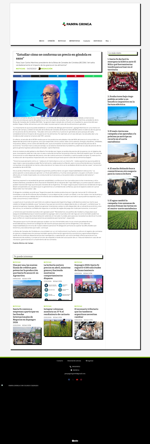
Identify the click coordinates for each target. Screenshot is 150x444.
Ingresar (90, 361)
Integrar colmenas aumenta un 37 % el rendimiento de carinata (57, 312)
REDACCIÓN (46, 69)
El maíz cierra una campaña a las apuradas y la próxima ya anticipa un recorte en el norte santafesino (122, 136)
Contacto (86, 41)
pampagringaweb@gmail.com (75, 374)
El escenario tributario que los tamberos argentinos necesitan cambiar (86, 313)
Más (107, 41)
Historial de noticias (74, 361)
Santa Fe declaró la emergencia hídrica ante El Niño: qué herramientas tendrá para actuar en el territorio (122, 64)
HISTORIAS (98, 41)
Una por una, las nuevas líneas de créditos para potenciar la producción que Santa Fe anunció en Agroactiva (25, 270)
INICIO (41, 41)
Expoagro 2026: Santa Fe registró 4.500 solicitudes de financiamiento (87, 268)
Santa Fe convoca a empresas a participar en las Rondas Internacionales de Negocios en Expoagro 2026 (26, 316)
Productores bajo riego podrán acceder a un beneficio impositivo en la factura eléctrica (121, 100)
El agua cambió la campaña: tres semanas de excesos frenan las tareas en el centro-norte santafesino (122, 204)
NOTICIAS (62, 41)
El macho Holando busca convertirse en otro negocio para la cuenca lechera (122, 171)
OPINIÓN (51, 41)
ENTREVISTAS (74, 41)
